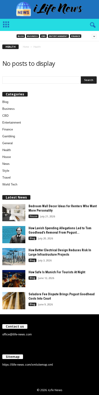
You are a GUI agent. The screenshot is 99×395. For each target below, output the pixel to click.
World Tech (9, 184)
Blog (21, 36)
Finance (75, 36)
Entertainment (58, 36)
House (6, 157)
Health (6, 150)
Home (26, 46)
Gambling (8, 136)
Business (32, 36)
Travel (6, 177)
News (6, 164)
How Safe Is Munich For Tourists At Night (57, 272)
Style (5, 170)
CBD (43, 36)
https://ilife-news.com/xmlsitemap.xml (27, 364)
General (7, 143)
